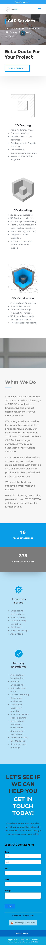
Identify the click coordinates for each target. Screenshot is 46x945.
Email (6, 869)
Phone (7, 879)
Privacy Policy (22, 933)
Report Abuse (16, 915)
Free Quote (17, 68)
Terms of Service (28, 915)
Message (7, 890)
